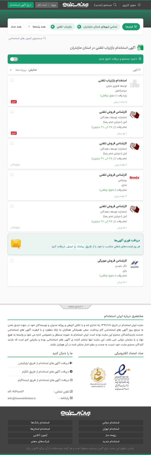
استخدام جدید (111, 441)
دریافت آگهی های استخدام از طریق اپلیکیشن (44, 363)
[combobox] (18, 70)
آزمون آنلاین (40, 435)
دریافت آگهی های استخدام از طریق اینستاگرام (44, 380)
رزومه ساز (111, 435)
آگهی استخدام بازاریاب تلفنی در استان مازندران (102, 48)
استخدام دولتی (110, 423)
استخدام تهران (111, 429)
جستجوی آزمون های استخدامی (25, 38)
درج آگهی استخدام (20, 5)
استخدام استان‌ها (40, 429)
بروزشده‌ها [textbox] (21, 70)
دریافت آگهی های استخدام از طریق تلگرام (46, 372)
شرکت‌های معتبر (40, 441)
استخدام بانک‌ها (40, 423)
